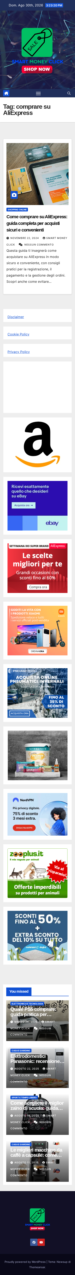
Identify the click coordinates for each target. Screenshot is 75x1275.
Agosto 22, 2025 (27, 1068)
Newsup (62, 1261)
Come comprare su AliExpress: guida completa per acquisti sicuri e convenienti (36, 223)
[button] (69, 93)
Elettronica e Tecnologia (27, 1003)
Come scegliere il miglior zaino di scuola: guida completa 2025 (37, 1108)
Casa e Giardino (21, 1050)
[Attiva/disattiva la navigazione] (38, 93)
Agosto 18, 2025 (27, 1115)
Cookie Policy (18, 334)
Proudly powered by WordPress (25, 1261)
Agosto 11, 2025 (26, 1162)
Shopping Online (17, 209)
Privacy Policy (19, 352)
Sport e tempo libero (24, 1097)
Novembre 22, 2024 (25, 238)
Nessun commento (39, 244)
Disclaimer (16, 317)
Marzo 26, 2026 (26, 1021)
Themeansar (37, 1267)
